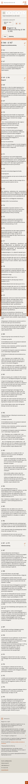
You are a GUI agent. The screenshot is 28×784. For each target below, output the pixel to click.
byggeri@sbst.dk (4, 769)
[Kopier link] (24, 43)
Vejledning (11, 36)
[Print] (16, 23)
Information (7, 718)
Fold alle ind (24, 39)
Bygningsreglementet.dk (9, 2)
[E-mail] (19, 23)
